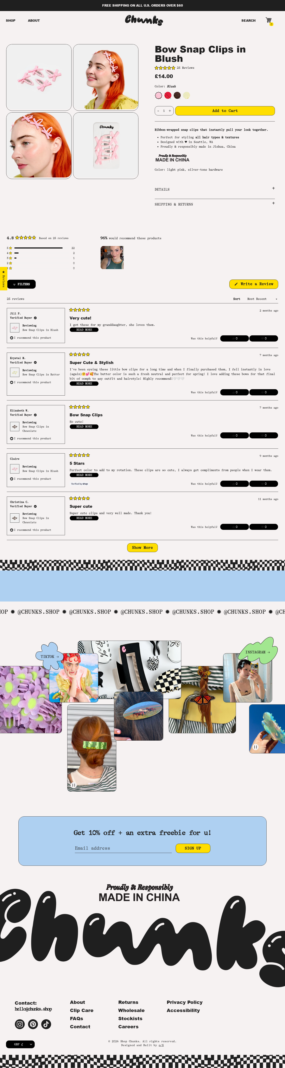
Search (248, 20)
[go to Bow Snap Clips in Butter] (186, 95)
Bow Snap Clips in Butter (41, 374)
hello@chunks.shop (33, 1009)
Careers (128, 1026)
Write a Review (258, 285)
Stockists (130, 1018)
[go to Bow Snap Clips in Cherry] (167, 95)
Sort (237, 299)
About (77, 1002)
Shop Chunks (129, 1041)
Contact (80, 1026)
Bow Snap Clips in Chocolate (35, 428)
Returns (128, 1002)
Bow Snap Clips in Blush (40, 329)
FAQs (76, 1018)
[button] (215, 68)
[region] (112, 257)
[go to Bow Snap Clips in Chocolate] (177, 95)
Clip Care (81, 1010)
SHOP (11, 20)
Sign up (193, 848)
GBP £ (18, 1044)
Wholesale (131, 1010)
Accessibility (183, 1010)
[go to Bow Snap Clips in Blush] (158, 95)
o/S (161, 1045)
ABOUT (34, 20)
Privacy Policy (185, 1002)
